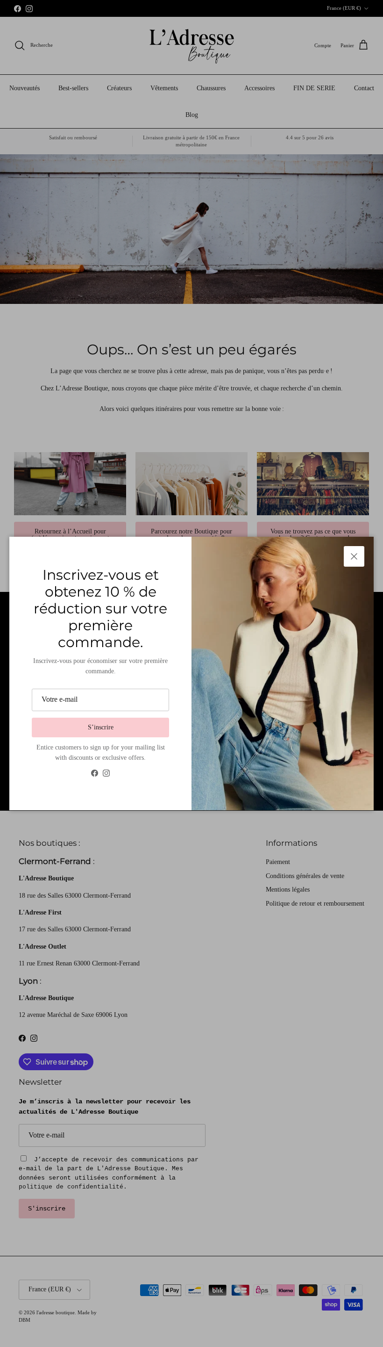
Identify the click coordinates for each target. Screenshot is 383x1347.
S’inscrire (100, 727)
